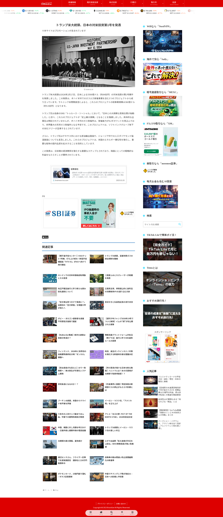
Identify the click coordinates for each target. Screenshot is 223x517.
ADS (191, 13)
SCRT (97, 13)
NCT (73, 13)
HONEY (27, 13)
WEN (121, 13)
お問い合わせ (121, 503)
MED (2, 13)
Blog (46, 237)
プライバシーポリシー (105, 503)
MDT (144, 13)
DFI (49, 13)
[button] (180, 224)
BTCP (169, 13)
